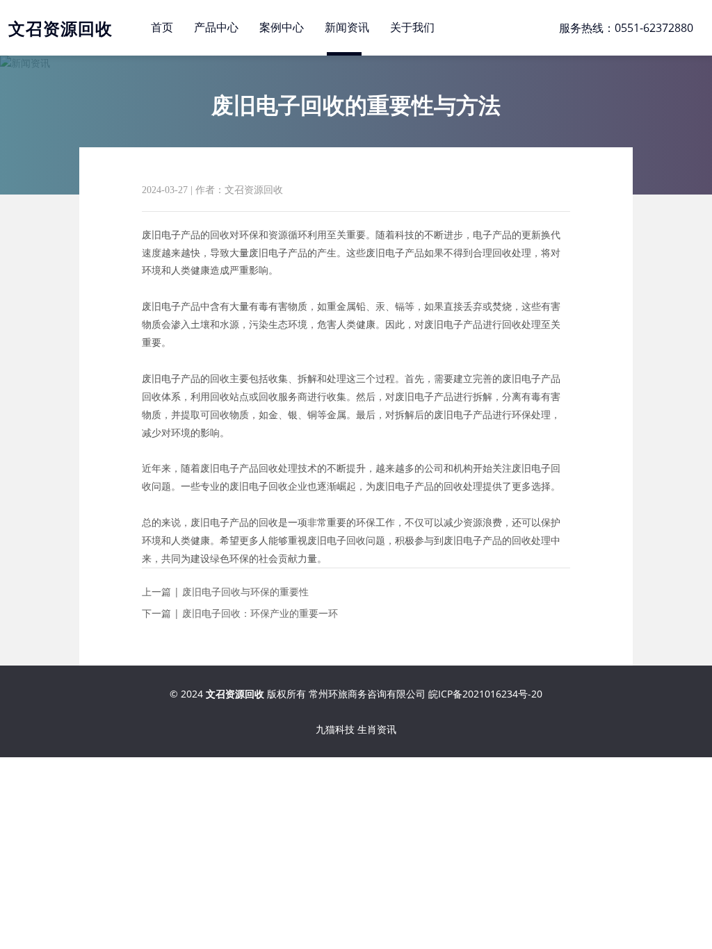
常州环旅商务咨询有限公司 (367, 693)
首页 (162, 27)
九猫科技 (335, 729)
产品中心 (216, 27)
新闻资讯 (347, 27)
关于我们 (412, 27)
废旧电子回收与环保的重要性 (245, 591)
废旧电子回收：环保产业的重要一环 (260, 613)
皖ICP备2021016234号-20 (485, 693)
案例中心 (281, 27)
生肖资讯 (376, 729)
